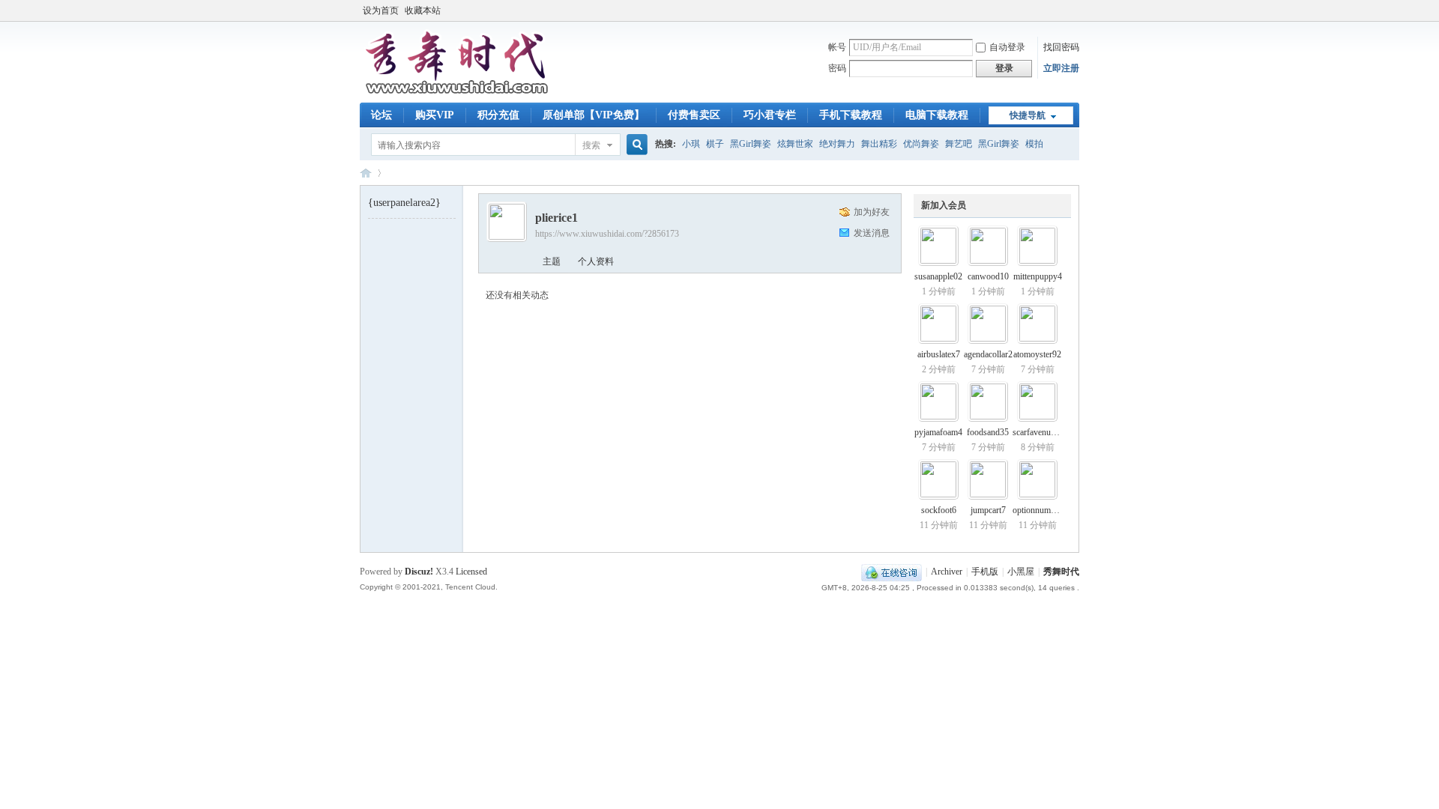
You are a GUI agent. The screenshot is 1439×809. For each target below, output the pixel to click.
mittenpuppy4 (1037, 276)
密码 (837, 68)
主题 (552, 261)
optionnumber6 (1040, 510)
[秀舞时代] (457, 93)
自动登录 (1007, 47)
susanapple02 (938, 276)
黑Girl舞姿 (750, 144)
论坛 (381, 115)
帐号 (837, 47)
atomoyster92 (1037, 354)
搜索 (591, 145)
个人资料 (596, 261)
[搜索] (635, 145)
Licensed (471, 571)
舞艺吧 (958, 144)
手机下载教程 (850, 115)
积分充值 (498, 115)
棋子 (715, 144)
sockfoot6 (938, 510)
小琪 (691, 144)
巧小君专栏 (769, 115)
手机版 (984, 571)
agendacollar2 (988, 354)
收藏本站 (423, 10)
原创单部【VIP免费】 (594, 115)
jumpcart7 (988, 510)
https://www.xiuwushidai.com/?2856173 (607, 233)
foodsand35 (988, 432)
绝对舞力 (837, 144)
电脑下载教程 (936, 115)
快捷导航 (1028, 115)
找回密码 (1061, 47)
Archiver (946, 571)
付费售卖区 (694, 115)
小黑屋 (1020, 571)
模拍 (1034, 144)
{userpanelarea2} (404, 202)
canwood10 (988, 276)
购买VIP (434, 115)
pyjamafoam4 (938, 432)
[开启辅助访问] (1075, 10)
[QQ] (891, 571)
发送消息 (872, 233)
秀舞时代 (366, 173)
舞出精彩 (879, 144)
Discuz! (419, 571)
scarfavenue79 (1038, 432)
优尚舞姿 (921, 144)
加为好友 (872, 212)
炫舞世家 (795, 144)
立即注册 (1061, 68)
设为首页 (381, 10)
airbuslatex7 (938, 354)
